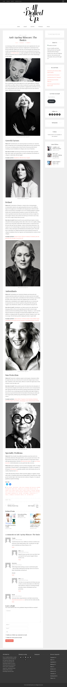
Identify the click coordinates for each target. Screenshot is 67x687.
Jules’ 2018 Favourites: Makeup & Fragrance (57, 155)
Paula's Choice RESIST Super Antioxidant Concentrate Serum (18, 491)
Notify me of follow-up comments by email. (16, 635)
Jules (16, 42)
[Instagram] (55, 114)
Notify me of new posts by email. (14, 637)
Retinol (20, 493)
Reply (13, 547)
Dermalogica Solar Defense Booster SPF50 (29, 400)
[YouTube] (57, 114)
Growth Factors (15, 490)
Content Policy (18, 1)
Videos (48, 26)
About (12, 1)
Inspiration (52, 662)
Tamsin (13, 538)
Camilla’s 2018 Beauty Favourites (57, 147)
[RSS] (26, 660)
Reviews (32, 26)
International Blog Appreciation (22, 515)
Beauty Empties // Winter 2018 (57, 162)
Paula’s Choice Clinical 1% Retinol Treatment (25, 236)
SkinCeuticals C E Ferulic (20, 318)
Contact (8, 1)
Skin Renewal (13, 469)
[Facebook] (50, 114)
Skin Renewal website (26, 461)
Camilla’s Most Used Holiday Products (35, 525)
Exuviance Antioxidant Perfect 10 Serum (29, 320)
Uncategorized (53, 675)
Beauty (25, 26)
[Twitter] (52, 114)
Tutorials (40, 26)
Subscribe (51, 101)
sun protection (30, 494)
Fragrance (52, 657)
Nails (51, 666)
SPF (25, 494)
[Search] (63, 1)
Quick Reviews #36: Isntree (53, 75)
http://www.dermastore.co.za (18, 599)
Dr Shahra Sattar (15, 52)
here (17, 470)
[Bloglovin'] (59, 114)
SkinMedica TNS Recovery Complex (22, 157)
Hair (51, 659)
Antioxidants (15, 487)
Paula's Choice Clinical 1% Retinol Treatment (30, 490)
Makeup (52, 664)
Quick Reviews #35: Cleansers (54, 77)
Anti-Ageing (9, 487)
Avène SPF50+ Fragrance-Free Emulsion (24, 399)
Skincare (21, 42)
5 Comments (27, 42)
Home (4, 1)
